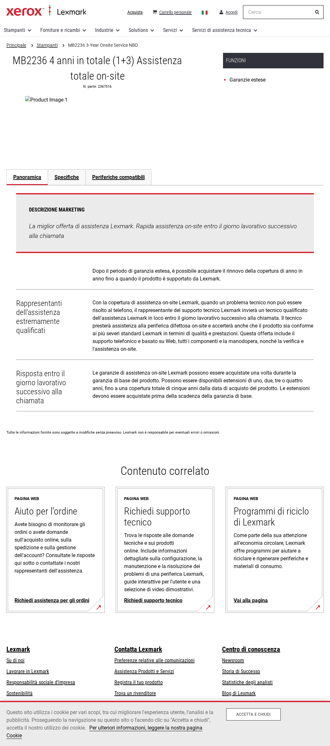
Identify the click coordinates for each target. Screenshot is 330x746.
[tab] (27, 177)
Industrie (104, 30)
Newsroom (233, 660)
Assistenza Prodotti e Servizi (144, 671)
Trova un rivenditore (135, 693)
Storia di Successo (241, 671)
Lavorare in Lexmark (27, 671)
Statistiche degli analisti (247, 682)
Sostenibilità (19, 693)
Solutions (138, 30)
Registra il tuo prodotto (138, 682)
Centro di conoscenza (251, 649)
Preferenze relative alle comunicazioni (154, 660)
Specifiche (66, 177)
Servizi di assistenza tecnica (221, 30)
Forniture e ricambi (60, 30)
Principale (46, 10)
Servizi (170, 30)
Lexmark (18, 649)
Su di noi (15, 660)
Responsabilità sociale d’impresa (40, 682)
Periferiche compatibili (118, 177)
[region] (165, 723)
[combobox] (283, 12)
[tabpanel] (165, 303)
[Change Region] (205, 12)
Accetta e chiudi (253, 714)
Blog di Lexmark (239, 693)
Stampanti (14, 30)
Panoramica (27, 177)
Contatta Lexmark (138, 649)
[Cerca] (317, 12)
